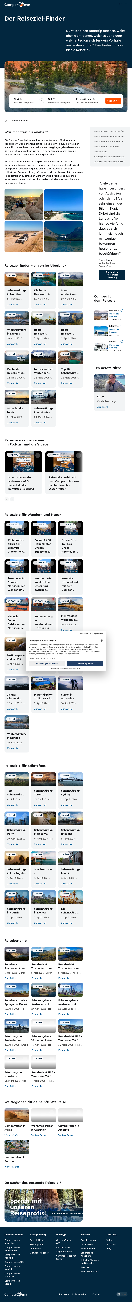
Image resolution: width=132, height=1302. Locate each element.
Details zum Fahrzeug (114, 315)
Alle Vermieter (88, 1248)
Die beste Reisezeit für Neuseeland (15, 372)
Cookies (96, 1294)
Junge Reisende (63, 1251)
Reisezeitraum (84, 99)
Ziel (50, 99)
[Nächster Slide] (12, 499)
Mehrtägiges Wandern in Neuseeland (69, 619)
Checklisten (35, 1248)
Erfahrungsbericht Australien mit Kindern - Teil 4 (42, 1004)
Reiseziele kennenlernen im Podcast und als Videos (111, 136)
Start (16, 99)
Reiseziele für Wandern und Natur (111, 141)
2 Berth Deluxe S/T (113, 326)
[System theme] (118, 1294)
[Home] (6, 121)
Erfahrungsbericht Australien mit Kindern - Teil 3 (69, 1004)
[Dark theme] (125, 1294)
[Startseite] (17, 4)
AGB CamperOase (90, 1271)
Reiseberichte (100, 151)
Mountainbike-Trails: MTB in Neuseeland (43, 698)
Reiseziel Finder (38, 1240)
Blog (108, 1248)
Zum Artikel (13, 304)
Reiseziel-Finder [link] (19, 120)
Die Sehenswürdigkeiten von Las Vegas (74, 912)
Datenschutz (81, 1294)
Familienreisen (62, 1247)
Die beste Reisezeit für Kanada (42, 294)
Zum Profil (102, 407)
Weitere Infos (12, 1135)
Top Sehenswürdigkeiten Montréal (20, 794)
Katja (100, 396)
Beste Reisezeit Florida (40, 333)
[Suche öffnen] (121, 4)
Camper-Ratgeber (39, 1252)
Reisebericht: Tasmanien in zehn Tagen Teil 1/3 (70, 968)
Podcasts (111, 1244)
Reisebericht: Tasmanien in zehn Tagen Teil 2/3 (43, 968)
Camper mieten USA (14, 1262)
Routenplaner (37, 1244)
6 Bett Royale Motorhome (114, 341)
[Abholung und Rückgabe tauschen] (41, 100)
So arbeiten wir (88, 1240)
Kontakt (85, 1267)
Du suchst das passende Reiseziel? (111, 161)
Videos (109, 1240)
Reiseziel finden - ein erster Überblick (111, 131)
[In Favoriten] (24, 275)
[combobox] (26, 102)
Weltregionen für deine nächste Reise (111, 156)
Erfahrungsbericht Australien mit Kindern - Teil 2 (16, 1040)
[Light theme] (122, 1294)
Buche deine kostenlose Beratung (70, 1213)
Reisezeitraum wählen (87, 102)
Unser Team (87, 1244)
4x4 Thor (114, 310)
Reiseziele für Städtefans (106, 146)
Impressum (64, 1294)
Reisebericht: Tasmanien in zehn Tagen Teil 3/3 (16, 968)
